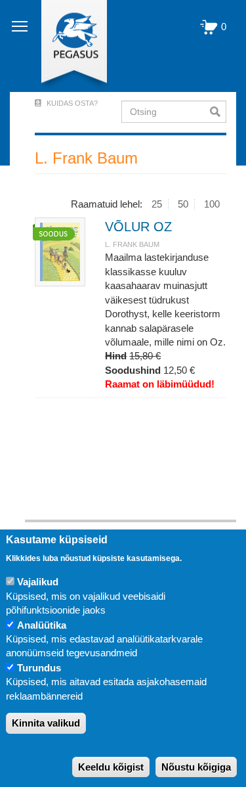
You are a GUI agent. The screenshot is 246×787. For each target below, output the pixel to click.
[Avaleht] (66, 46)
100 (212, 204)
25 (157, 204)
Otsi (218, 112)
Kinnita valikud (46, 723)
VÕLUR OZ (138, 226)
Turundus (39, 667)
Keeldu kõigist (111, 767)
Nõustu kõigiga (196, 767)
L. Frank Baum (132, 244)
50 (183, 204)
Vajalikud (37, 581)
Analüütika (41, 625)
